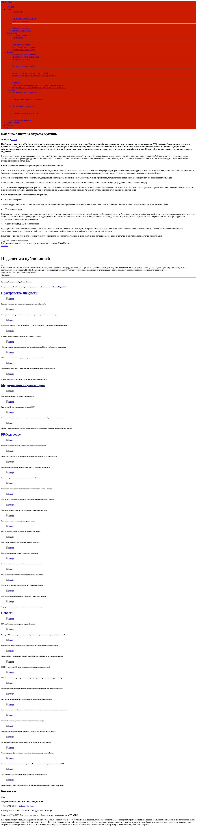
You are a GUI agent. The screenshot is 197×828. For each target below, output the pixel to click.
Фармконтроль (13, 123)
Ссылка (4, 245)
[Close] (2, 265)
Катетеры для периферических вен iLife (30, 73)
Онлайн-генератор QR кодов (25, 113)
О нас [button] (9, 9)
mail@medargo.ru (26, 806)
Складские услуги (20, 21)
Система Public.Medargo (23, 106)
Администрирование (21, 120)
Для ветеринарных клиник (24, 18)
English (9, 125)
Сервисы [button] (10, 90)
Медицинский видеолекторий (23, 385)
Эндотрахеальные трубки (23, 66)
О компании (17, 11)
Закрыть (5, 275)
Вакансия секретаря (21, 28)
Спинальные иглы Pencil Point (25, 57)
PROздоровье (11, 434)
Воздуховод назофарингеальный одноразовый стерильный (39, 87)
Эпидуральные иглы (21, 59)
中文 (8, 128)
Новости (28, 282)
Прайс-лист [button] (11, 33)
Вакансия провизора (21, 30)
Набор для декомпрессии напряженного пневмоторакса (37, 85)
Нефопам (16, 83)
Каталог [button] (10, 52)
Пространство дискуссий (19, 293)
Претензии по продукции (23, 49)
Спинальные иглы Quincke (24, 54)
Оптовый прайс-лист (21, 35)
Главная (10, 7)
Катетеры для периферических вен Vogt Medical (34, 76)
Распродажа (17, 38)
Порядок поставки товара (23, 47)
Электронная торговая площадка (27, 99)
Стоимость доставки (21, 45)
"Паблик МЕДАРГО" (59, 287)
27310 (14, 139)
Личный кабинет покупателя (25, 92)
